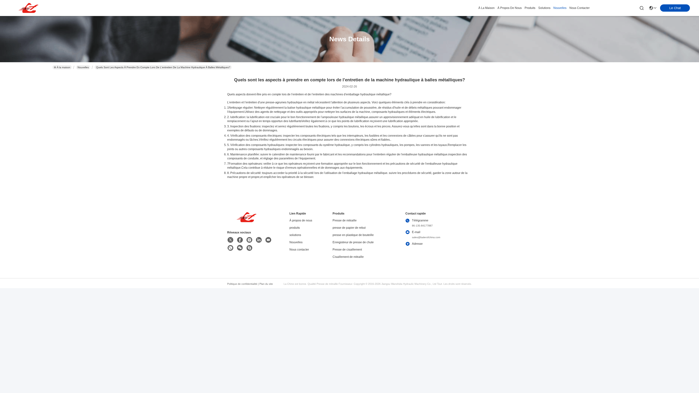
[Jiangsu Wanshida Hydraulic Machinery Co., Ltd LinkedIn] (259, 240)
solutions (544, 7)
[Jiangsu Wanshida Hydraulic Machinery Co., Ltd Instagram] (249, 240)
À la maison (486, 7)
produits (530, 7)
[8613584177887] (230, 248)
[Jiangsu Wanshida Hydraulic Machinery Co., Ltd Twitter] (230, 240)
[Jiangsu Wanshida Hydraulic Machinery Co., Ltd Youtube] (268, 240)
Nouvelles (83, 67)
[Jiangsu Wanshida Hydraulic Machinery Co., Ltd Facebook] (240, 240)
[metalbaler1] (249, 248)
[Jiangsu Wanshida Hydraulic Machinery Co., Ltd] (29, 8)
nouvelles (559, 7)
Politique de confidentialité (242, 283)
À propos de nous (509, 7)
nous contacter (579, 7)
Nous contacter (299, 249)
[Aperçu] (247, 221)
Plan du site (266, 283)
